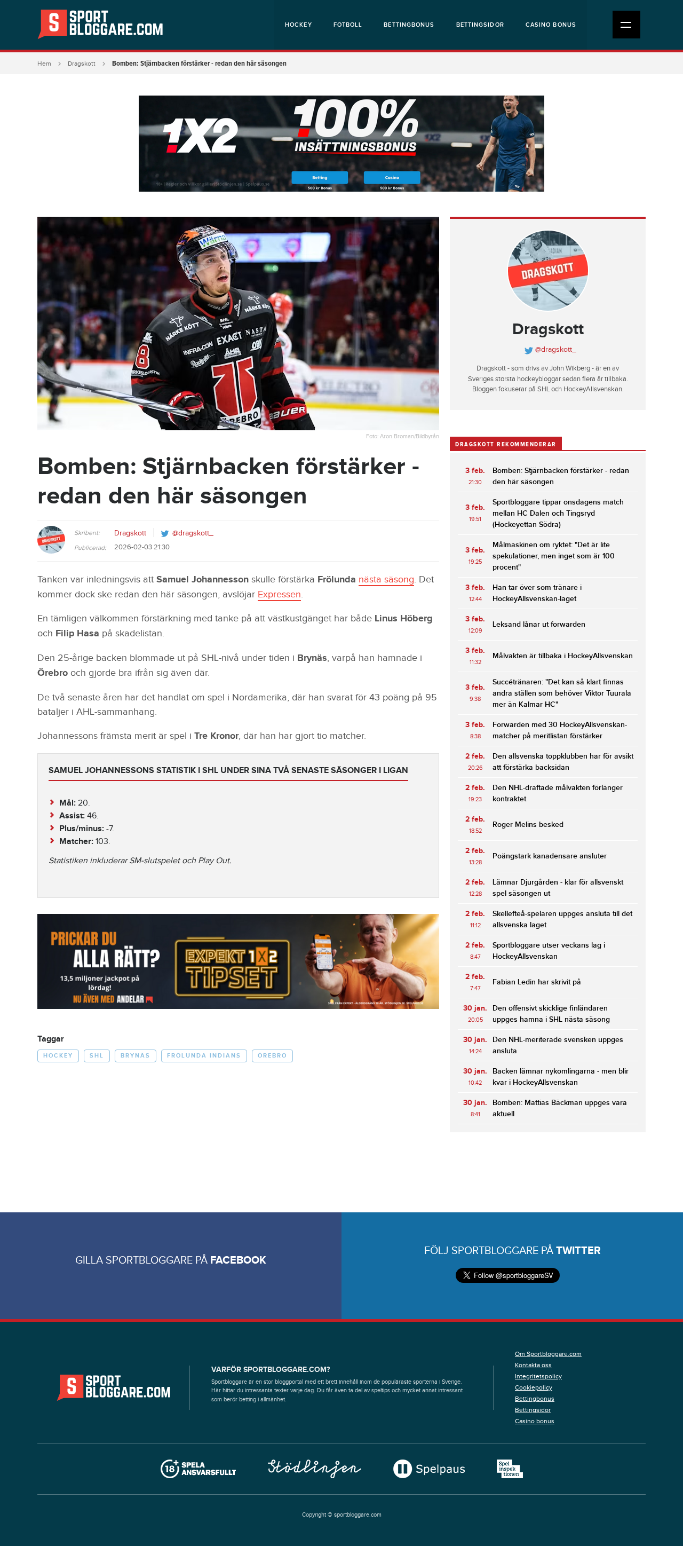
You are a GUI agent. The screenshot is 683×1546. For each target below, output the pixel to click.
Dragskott (82, 63)
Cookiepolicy (533, 1387)
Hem (44, 63)
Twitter (578, 1250)
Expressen (279, 594)
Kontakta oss (533, 1365)
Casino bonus (551, 24)
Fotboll (348, 24)
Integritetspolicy (538, 1376)
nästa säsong (386, 579)
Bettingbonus (409, 24)
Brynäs (135, 1055)
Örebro (272, 1055)
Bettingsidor (480, 24)
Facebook (238, 1260)
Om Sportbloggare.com (548, 1354)
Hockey (298, 24)
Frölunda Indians (204, 1055)
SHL (97, 1055)
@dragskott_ (192, 533)
